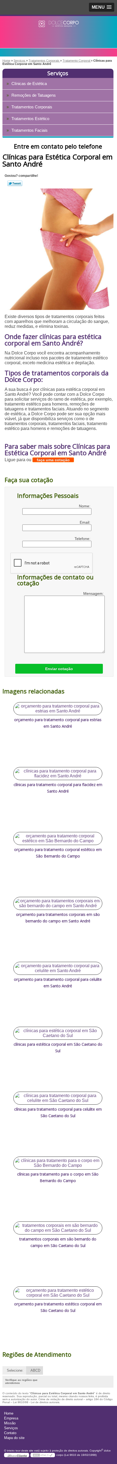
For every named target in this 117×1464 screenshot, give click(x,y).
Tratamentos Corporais (31, 107)
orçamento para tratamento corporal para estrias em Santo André (57, 723)
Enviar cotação (59, 669)
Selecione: (15, 1370)
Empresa (11, 1418)
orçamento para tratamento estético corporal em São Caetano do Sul (58, 1307)
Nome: (85, 506)
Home (8, 1413)
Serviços (57, 73)
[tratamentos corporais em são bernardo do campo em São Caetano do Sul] (57, 1227)
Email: (85, 522)
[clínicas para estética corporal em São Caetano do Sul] (57, 1033)
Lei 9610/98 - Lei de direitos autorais (36, 1402)
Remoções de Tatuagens (33, 95)
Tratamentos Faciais (29, 130)
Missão (10, 1423)
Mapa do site (14, 1438)
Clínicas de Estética (29, 83)
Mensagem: (94, 593)
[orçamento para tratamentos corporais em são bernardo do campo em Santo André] (57, 903)
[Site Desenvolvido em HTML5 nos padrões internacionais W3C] (42, 1455)
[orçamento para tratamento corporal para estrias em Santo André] (57, 708)
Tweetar (14, 183)
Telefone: (83, 538)
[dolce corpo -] (58, 27)
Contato (10, 1433)
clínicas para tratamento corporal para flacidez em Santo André (58, 788)
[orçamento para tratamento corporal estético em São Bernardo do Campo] (57, 838)
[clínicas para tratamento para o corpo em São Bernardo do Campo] (57, 1163)
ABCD (35, 1370)
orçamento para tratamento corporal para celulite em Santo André (58, 982)
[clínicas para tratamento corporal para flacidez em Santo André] (57, 773)
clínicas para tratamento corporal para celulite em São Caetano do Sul (58, 1112)
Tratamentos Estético (30, 118)
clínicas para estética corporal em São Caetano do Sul (58, 1047)
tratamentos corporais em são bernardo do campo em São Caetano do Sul (57, 1242)
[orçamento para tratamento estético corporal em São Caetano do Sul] (57, 1292)
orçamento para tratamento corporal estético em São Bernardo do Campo (58, 853)
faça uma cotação (53, 460)
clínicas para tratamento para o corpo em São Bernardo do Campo (57, 1177)
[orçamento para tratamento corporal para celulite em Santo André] (57, 968)
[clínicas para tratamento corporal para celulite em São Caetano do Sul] (57, 1098)
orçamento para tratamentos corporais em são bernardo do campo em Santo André (58, 917)
